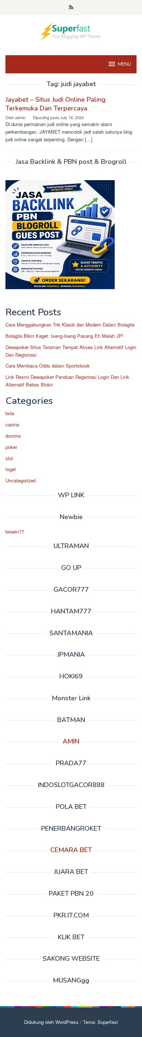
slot (9, 458)
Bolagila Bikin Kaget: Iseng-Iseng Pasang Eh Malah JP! (64, 335)
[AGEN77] (71, 30)
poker (11, 446)
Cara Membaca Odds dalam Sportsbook (47, 365)
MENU (124, 64)
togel (10, 469)
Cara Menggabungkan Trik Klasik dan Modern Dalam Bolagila (69, 324)
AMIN (71, 741)
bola (9, 413)
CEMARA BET (71, 850)
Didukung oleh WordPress (51, 1021)
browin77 (14, 531)
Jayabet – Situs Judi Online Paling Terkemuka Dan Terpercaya (55, 104)
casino (12, 424)
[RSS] (71, 7)
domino (13, 435)
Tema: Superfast (100, 1021)
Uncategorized (20, 480)
